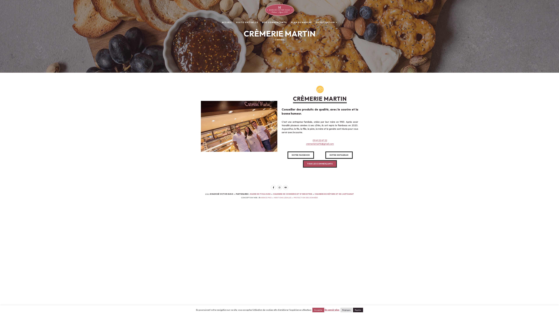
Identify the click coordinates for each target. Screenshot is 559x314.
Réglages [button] (346, 310)
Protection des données (306, 198)
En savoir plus (332, 310)
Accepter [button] (318, 310)
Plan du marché (301, 22)
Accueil (227, 22)
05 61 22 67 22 (320, 140)
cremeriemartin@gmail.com (320, 143)
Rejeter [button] (358, 310)
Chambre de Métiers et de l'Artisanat (334, 194)
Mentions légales (282, 198)
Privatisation (325, 22)
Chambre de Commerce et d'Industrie (293, 194)
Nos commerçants (274, 22)
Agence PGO (266, 198)
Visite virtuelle (247, 22)
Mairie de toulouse (260, 194)
